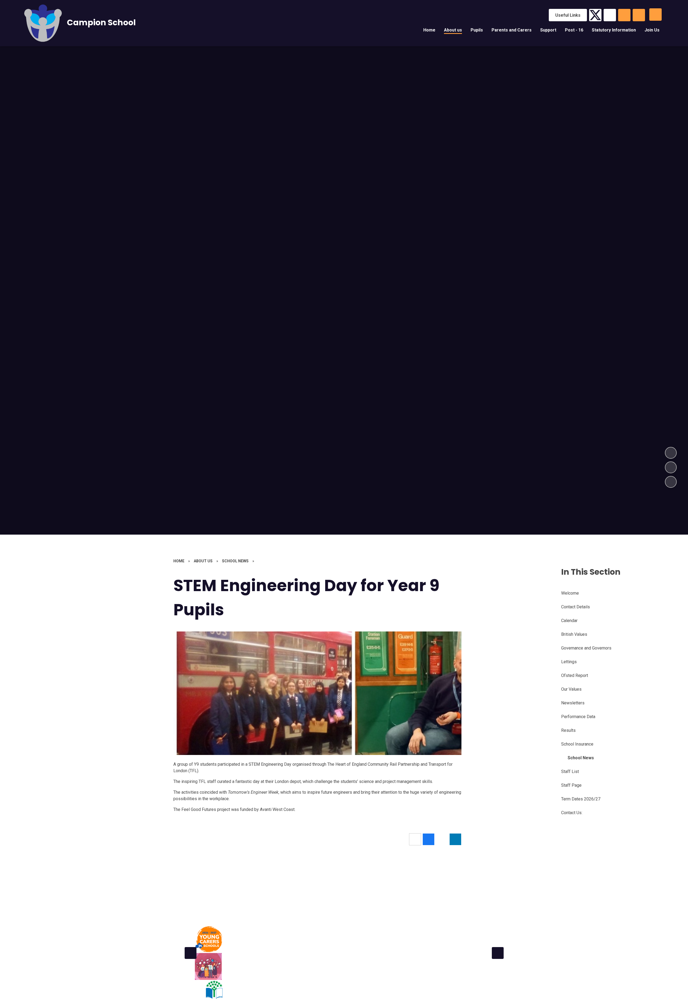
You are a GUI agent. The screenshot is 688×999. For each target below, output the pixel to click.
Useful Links (567, 15)
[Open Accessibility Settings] (639, 15)
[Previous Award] (190, 953)
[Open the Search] (624, 15)
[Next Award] (498, 953)
